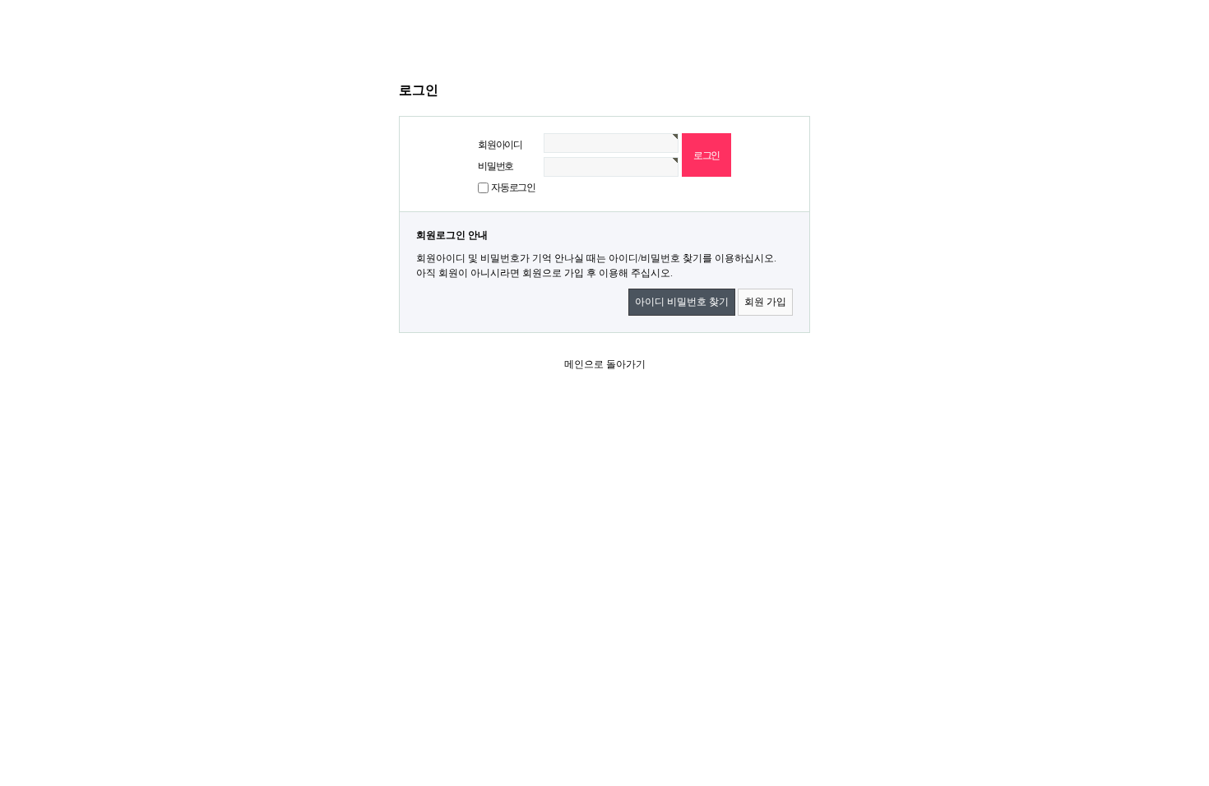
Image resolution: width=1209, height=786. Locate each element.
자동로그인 (513, 187)
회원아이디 (500, 144)
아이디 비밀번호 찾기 (682, 301)
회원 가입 (765, 301)
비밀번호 (495, 166)
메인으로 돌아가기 (605, 364)
